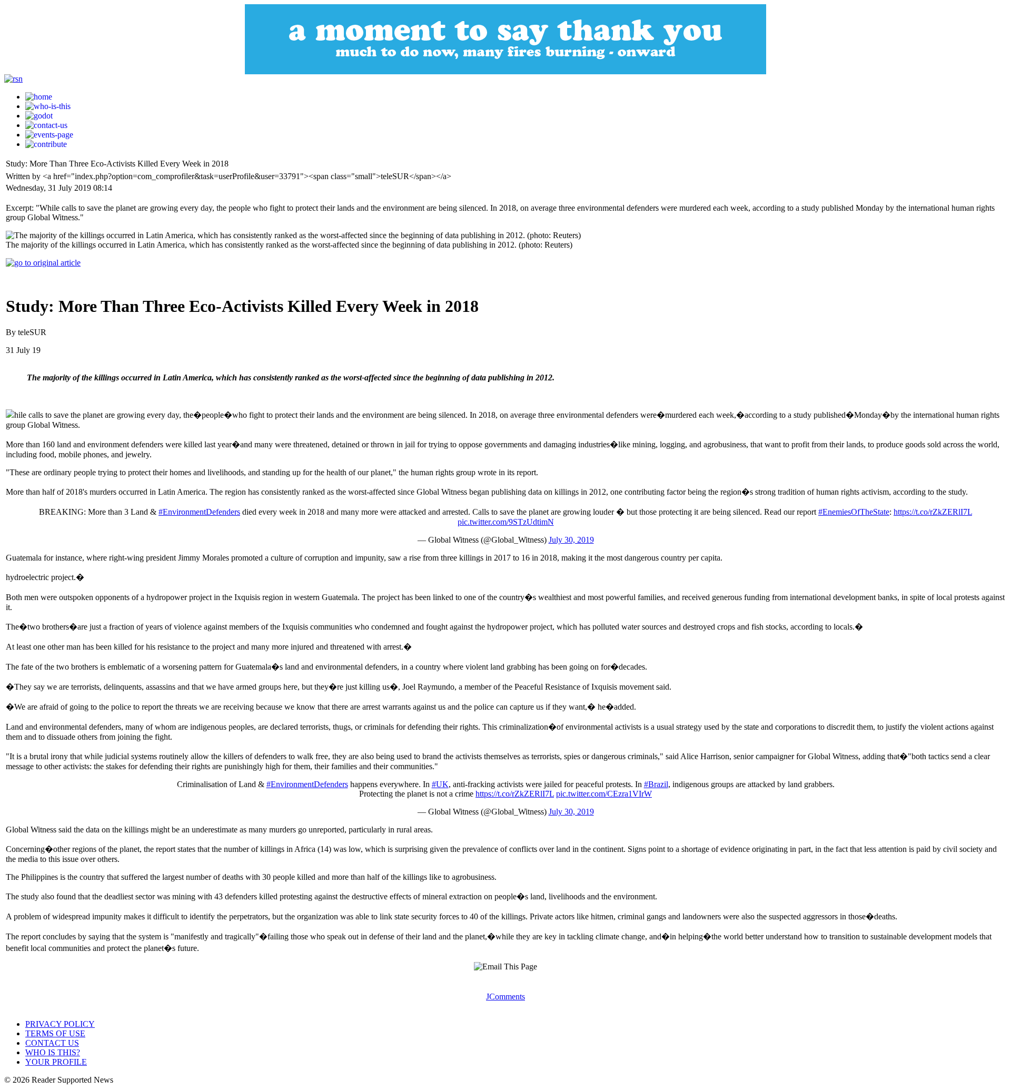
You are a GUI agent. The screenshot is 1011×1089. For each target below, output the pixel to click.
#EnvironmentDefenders (199, 511)
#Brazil (656, 784)
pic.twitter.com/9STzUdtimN (506, 521)
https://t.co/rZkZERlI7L (933, 511)
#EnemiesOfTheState (853, 511)
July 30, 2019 (571, 539)
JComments (505, 996)
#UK (440, 784)
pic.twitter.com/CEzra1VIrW (604, 793)
